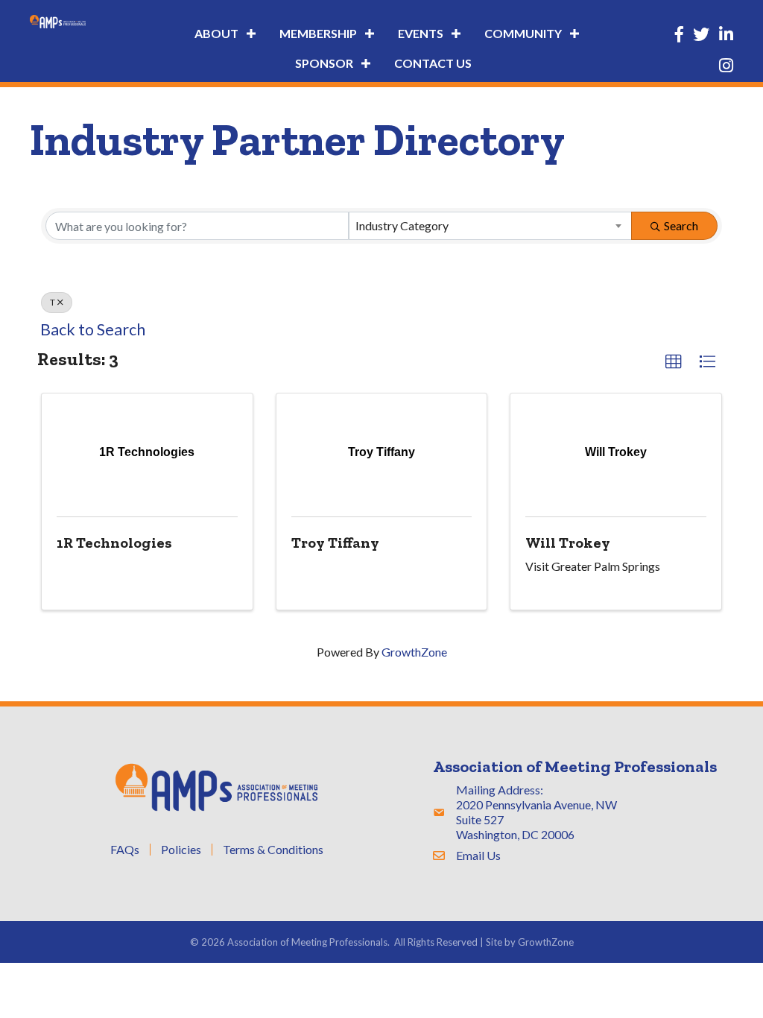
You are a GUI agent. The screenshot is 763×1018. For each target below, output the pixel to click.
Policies (181, 850)
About (216, 33)
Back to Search (92, 329)
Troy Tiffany (335, 542)
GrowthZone (414, 652)
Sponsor (324, 63)
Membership (318, 33)
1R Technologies (114, 542)
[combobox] (491, 226)
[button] (673, 362)
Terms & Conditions (273, 850)
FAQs (124, 850)
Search (681, 225)
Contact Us (433, 63)
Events (420, 33)
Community (523, 33)
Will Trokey (567, 542)
